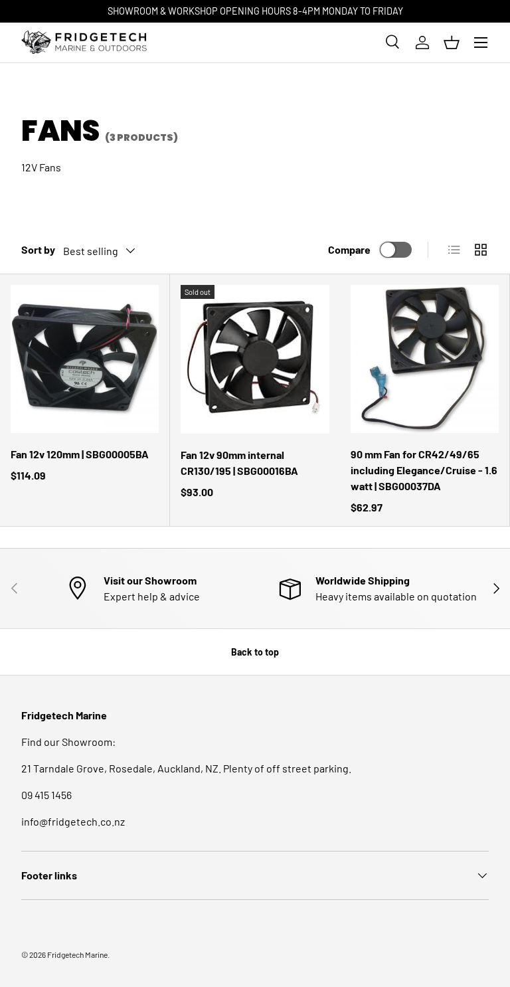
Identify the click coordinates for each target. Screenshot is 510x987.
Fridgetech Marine (77, 954)
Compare (349, 249)
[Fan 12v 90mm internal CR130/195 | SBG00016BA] (255, 359)
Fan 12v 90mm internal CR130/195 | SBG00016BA (239, 462)
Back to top (255, 652)
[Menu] (480, 42)
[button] (451, 42)
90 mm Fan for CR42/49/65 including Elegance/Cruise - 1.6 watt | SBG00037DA (424, 470)
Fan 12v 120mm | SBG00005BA (80, 454)
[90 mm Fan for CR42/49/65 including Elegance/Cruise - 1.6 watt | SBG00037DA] (425, 359)
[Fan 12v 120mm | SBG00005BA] (85, 359)
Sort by (38, 249)
